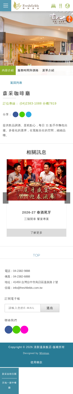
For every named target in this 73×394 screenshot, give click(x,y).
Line (22, 114)
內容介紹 (8, 70)
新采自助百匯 (9, 374)
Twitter (28, 114)
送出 (50, 308)
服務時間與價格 (28, 70)
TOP (36, 255)
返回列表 (16, 82)
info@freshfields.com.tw (27, 287)
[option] (36, 37)
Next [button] (70, 37)
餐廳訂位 (60, 6)
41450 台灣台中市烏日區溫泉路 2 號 (35, 282)
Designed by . (36, 353)
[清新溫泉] (26, 5)
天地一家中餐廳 (9, 385)
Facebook (15, 114)
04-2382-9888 (21, 270)
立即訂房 (53, 6)
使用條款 (36, 362)
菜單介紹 (48, 70)
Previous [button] (3, 37)
